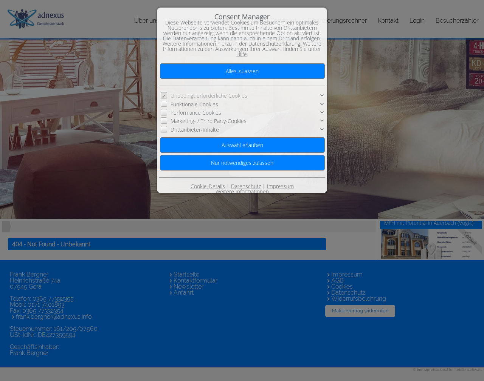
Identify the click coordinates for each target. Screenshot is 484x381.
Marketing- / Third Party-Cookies (209, 120)
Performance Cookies (196, 112)
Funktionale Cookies (194, 104)
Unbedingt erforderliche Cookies (209, 95)
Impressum (280, 186)
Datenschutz (246, 186)
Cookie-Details (208, 186)
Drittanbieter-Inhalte (195, 129)
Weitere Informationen (242, 191)
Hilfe (241, 54)
